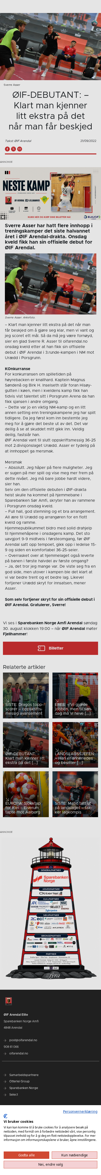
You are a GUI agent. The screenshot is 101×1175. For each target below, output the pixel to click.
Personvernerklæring (80, 1111)
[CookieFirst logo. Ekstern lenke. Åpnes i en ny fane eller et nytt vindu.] (5, 1116)
